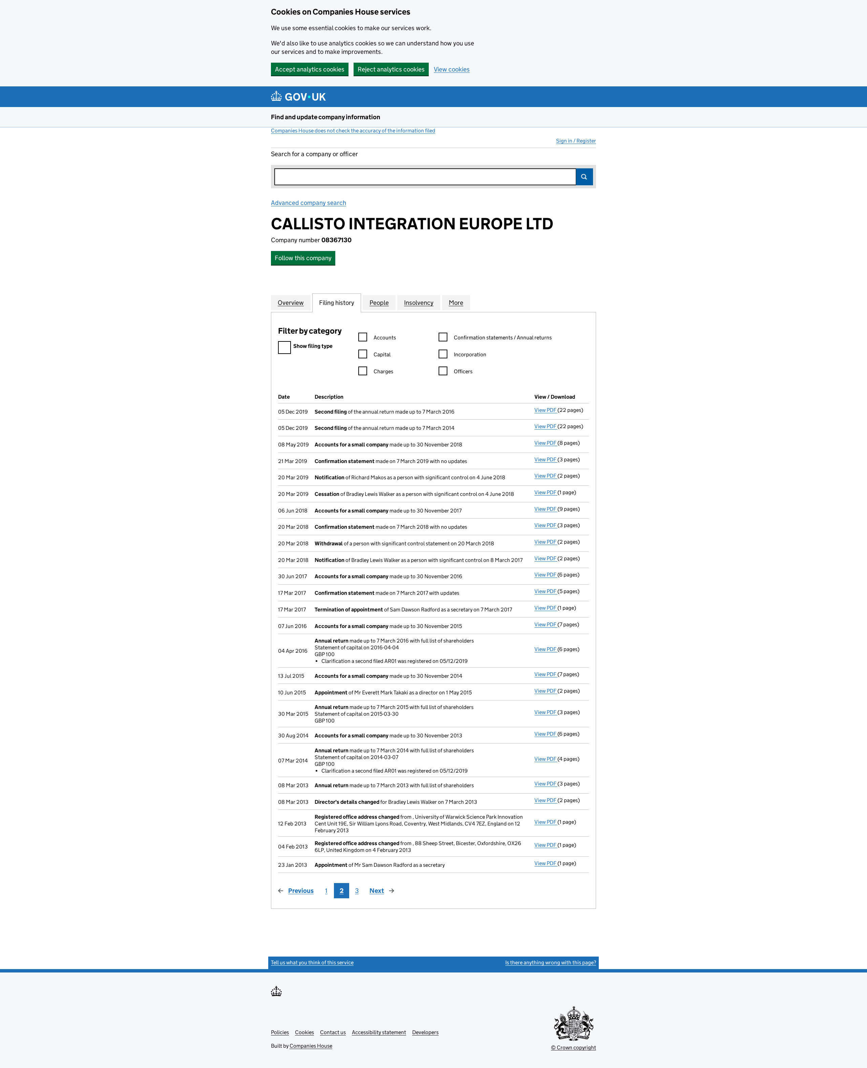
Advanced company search (308, 203)
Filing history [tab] (336, 303)
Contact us (333, 1032)
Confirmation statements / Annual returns (503, 337)
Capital (382, 354)
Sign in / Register (576, 141)
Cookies (304, 1032)
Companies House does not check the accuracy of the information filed (353, 130)
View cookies (452, 69)
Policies (280, 1032)
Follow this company (303, 258)
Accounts (385, 337)
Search (584, 176)
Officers (463, 371)
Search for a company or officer (314, 154)
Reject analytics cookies (391, 69)
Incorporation (470, 354)
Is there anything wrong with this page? (550, 962)
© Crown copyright (573, 1047)
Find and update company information (325, 117)
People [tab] (379, 303)
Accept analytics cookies (309, 69)
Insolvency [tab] (419, 303)
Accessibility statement (379, 1032)
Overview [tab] (291, 303)
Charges (383, 371)
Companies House (311, 1046)
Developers (425, 1032)
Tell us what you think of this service (312, 962)
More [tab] (456, 303)
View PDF (545, 410)
